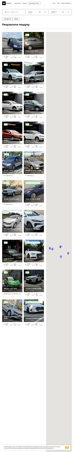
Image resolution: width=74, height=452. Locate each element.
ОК (67, 447)
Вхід (58, 3)
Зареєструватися (66, 3)
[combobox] (17, 12)
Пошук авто (17, 3)
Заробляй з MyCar (34, 3)
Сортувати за (7, 19)
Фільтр (16, 19)
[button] (50, 248)
